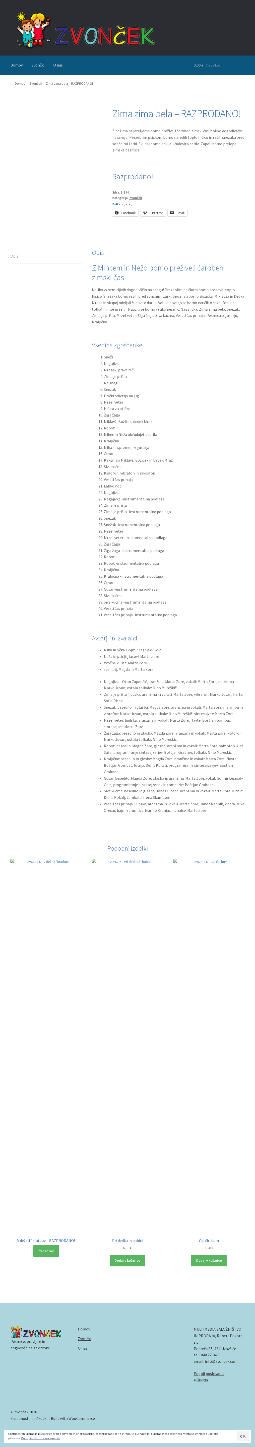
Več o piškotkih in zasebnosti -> (40, 1438)
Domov (16, 65)
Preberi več (46, 1251)
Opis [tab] (14, 256)
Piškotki (201, 1380)
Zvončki (38, 65)
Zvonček (35, 83)
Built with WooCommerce (73, 1418)
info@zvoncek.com (221, 1361)
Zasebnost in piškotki (28, 1418)
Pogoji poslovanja (209, 1373)
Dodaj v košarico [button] (127, 1260)
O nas (58, 65)
